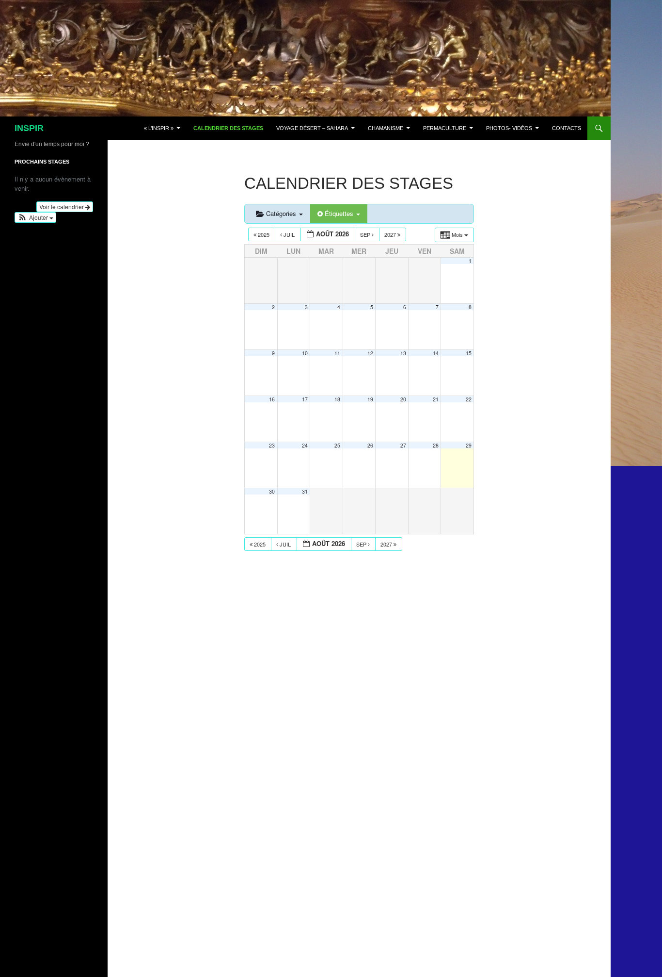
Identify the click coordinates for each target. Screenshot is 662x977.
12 (370, 353)
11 (337, 353)
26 (370, 445)
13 (403, 353)
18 (337, 399)
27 (403, 445)
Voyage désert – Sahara (312, 128)
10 (305, 353)
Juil (289, 234)
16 (272, 399)
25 (337, 445)
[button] (35, 217)
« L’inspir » (158, 128)
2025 (263, 234)
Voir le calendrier (62, 206)
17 (305, 399)
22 (469, 399)
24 (305, 445)
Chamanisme (385, 128)
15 (469, 353)
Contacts (566, 128)
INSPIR (29, 128)
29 (469, 445)
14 (436, 353)
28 (436, 445)
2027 (390, 234)
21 (436, 399)
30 (272, 491)
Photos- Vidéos (509, 128)
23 (272, 445)
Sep (366, 234)
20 (403, 399)
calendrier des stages (228, 128)
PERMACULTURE (444, 128)
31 (305, 491)
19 (370, 399)
